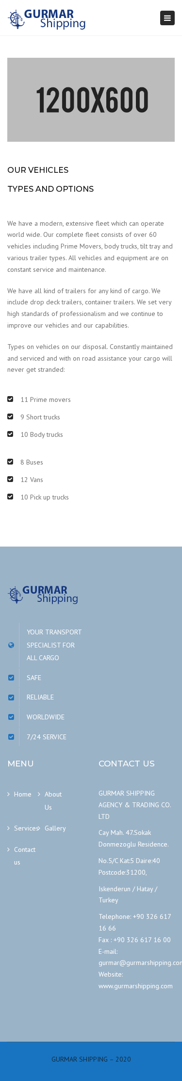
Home (23, 794)
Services (26, 828)
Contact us (24, 856)
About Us (53, 801)
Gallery (55, 828)
